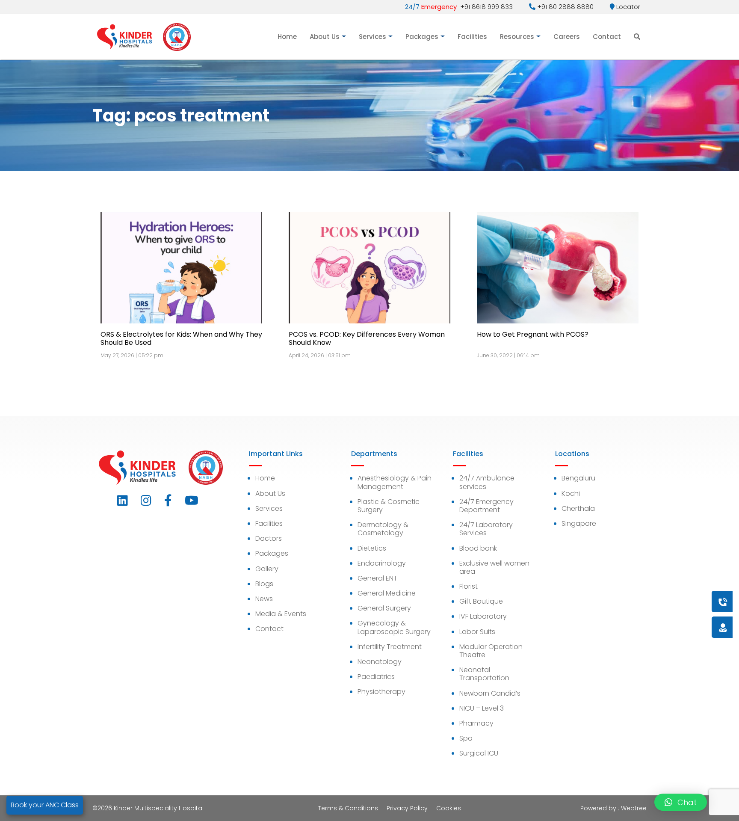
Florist (468, 586)
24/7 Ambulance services (486, 482)
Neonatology (380, 662)
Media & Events (280, 614)
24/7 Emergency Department (486, 506)
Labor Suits (477, 632)
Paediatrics (376, 677)
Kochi (571, 493)
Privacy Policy (407, 808)
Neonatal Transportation (484, 674)
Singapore (579, 523)
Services (372, 36)
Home (287, 36)
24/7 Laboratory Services (486, 529)
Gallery (266, 569)
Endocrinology (382, 563)
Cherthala (578, 508)
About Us (325, 36)
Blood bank (478, 548)
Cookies (448, 808)
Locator (627, 6)
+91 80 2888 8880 (564, 6)
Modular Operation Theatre (491, 651)
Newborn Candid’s (489, 693)
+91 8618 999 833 (459, 6)
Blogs (264, 584)
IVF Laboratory (483, 616)
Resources (517, 36)
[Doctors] (694, 627)
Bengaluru (578, 478)
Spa (466, 738)
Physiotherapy (381, 692)
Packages (421, 36)
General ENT (377, 578)
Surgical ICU (478, 753)
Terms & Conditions (348, 808)
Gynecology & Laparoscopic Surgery (394, 627)
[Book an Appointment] (671, 601)
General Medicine (387, 593)
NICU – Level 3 (481, 708)
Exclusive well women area (494, 567)
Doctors (268, 538)
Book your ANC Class (45, 805)
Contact (607, 36)
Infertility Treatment (390, 647)
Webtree (634, 808)
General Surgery (384, 608)
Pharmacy (476, 723)
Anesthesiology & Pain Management (395, 482)
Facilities (472, 36)
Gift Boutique (481, 601)
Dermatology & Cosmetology (383, 529)
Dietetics (372, 548)
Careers (566, 36)
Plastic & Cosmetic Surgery (389, 506)
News (264, 599)
